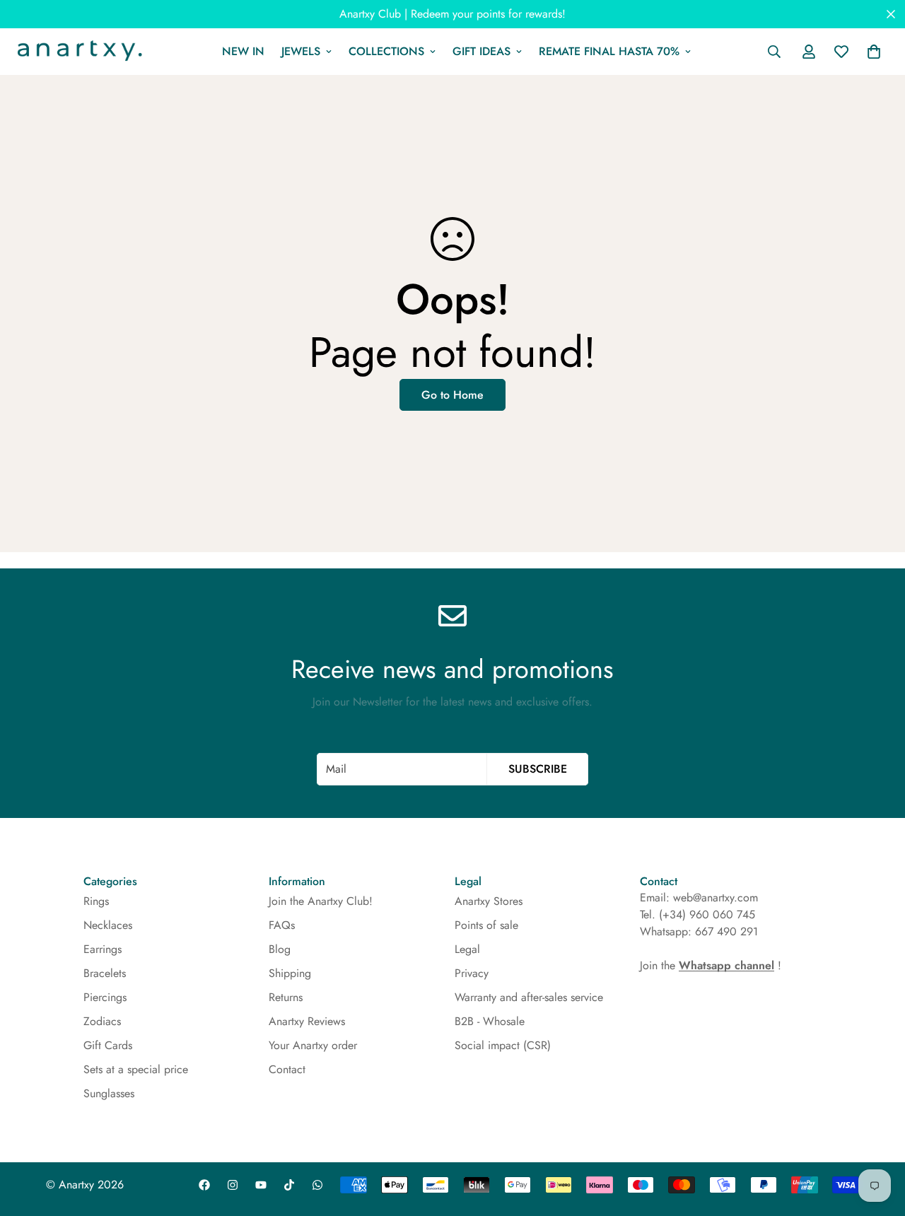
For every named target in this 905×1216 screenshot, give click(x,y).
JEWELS (300, 51)
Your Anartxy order (313, 1045)
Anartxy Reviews (307, 1021)
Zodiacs (102, 1021)
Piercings (105, 997)
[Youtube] (261, 1185)
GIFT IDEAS (481, 51)
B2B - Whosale (490, 1021)
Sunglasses (108, 1093)
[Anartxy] (78, 51)
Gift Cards (107, 1045)
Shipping (290, 973)
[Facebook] (204, 1185)
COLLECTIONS (386, 51)
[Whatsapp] (317, 1185)
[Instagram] (232, 1185)
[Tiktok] (289, 1185)
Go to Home (452, 395)
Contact (287, 1069)
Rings (96, 901)
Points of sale (486, 925)
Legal (467, 949)
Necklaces (107, 925)
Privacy (472, 973)
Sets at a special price (135, 1069)
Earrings (102, 949)
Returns (286, 997)
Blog (280, 949)
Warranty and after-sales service (529, 997)
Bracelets (104, 973)
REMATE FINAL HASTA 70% (609, 51)
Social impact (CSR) (503, 1045)
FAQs (282, 925)
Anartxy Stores (488, 901)
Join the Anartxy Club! (321, 901)
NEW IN (243, 51)
